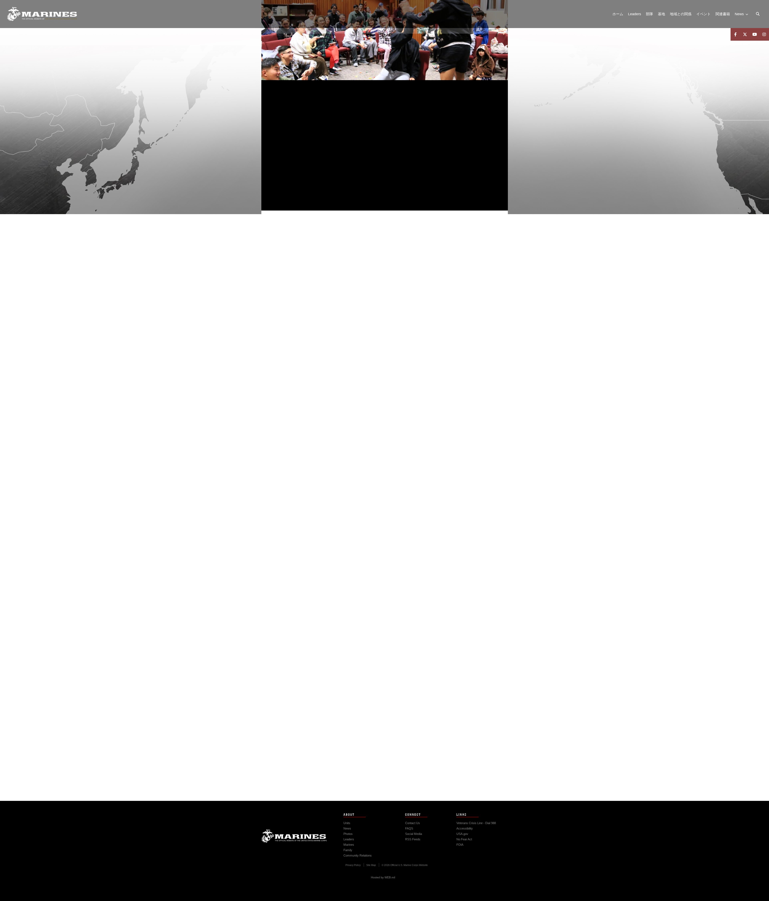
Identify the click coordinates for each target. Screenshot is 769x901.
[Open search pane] (758, 14)
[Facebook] (735, 34)
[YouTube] (754, 34)
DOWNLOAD (306, 145)
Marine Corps (294, 836)
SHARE (341, 145)
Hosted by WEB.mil (383, 877)
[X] (745, 34)
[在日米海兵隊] (42, 14)
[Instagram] (764, 34)
